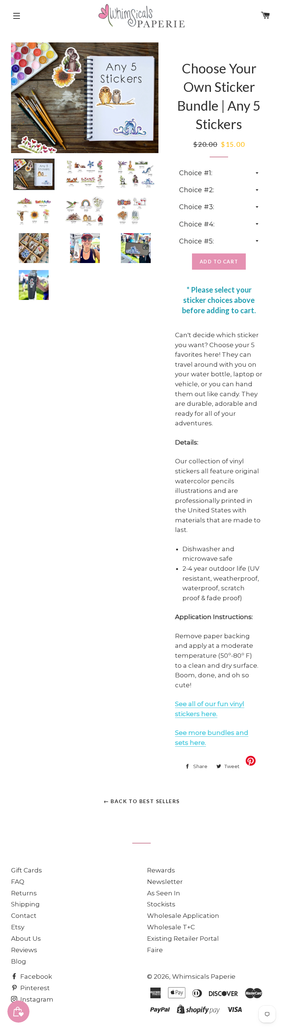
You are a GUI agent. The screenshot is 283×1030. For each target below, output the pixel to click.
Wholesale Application (183, 915)
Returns (24, 893)
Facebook (35, 976)
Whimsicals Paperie (203, 976)
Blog (18, 961)
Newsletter (165, 881)
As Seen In (163, 893)
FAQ (17, 881)
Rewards (161, 870)
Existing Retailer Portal (183, 938)
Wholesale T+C (171, 927)
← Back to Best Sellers (142, 801)
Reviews (24, 950)
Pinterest (34, 988)
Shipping (25, 904)
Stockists (161, 904)
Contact (23, 915)
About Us (26, 938)
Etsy (17, 927)
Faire (155, 950)
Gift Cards (26, 870)
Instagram (36, 999)
